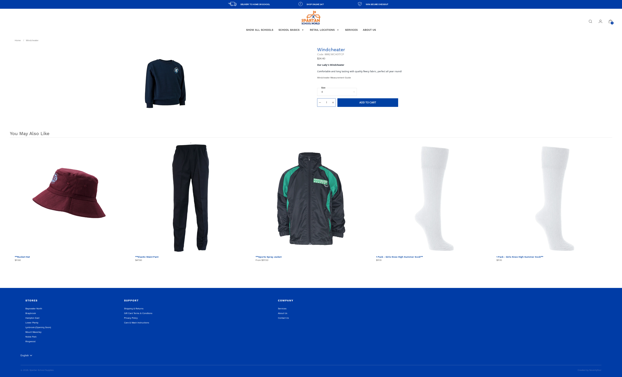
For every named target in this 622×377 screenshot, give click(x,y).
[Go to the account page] (600, 21)
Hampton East (32, 318)
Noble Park (30, 336)
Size (323, 87)
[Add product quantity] (333, 102)
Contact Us (283, 318)
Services (282, 308)
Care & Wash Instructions (136, 322)
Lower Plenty (31, 322)
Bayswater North (33, 308)
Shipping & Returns (134, 308)
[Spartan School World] (311, 17)
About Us (282, 313)
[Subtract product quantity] (320, 102)
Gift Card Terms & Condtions (138, 313)
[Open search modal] (590, 21)
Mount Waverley (33, 332)
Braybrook (30, 313)
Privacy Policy (131, 318)
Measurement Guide (334, 77)
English (25, 355)
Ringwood (30, 341)
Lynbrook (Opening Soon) (38, 327)
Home (18, 40)
